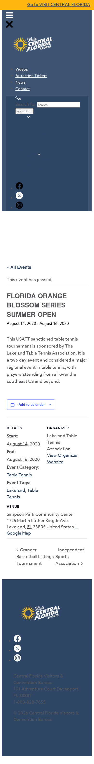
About (20, 117)
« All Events (19, 267)
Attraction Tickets (31, 76)
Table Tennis (19, 475)
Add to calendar (32, 404)
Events (21, 143)
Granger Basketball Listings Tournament (35, 557)
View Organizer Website (62, 458)
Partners (22, 149)
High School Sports (36, 170)
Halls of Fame (31, 175)
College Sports (32, 164)
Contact (22, 89)
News (20, 82)
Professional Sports (36, 159)
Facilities (22, 138)
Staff (24, 127)
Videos (21, 69)
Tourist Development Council (44, 133)
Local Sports (25, 154)
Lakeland (16, 490)
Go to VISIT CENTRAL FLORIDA (58, 4)
